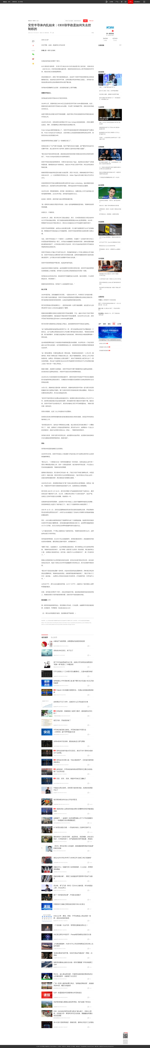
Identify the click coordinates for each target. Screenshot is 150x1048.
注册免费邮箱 (137, 1)
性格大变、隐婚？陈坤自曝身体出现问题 (109, 205)
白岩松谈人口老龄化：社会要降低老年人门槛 (110, 330)
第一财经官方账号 (110, 35)
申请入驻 (91, 20)
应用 (9, 1)
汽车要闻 (101, 258)
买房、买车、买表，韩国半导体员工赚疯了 (71, 778)
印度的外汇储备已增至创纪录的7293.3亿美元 (69, 904)
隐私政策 (78, 1046)
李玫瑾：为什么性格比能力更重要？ (108, 327)
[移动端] (107, 1)
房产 (100, 324)
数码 (109, 324)
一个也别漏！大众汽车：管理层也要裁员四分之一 (71, 925)
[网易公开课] (111, 1)
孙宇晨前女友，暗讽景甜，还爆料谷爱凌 (109, 214)
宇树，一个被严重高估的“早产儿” (107, 87)
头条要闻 (101, 107)
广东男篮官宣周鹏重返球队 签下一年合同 (109, 177)
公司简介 (59, 1046)
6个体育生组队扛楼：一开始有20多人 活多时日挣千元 (72, 827)
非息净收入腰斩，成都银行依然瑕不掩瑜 (109, 94)
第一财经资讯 (45, 32)
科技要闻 (101, 222)
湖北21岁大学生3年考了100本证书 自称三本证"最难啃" (72, 858)
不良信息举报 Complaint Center (87, 1046)
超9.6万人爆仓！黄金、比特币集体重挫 (108, 90)
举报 (93, 32)
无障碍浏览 (14, 1)
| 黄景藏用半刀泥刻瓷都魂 (107, 300)
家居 (114, 324)
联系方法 (64, 1046)
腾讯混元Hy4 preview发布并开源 (107, 245)
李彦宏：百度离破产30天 (105, 341)
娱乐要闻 (101, 185)
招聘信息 (68, 1046)
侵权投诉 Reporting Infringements (106, 1046)
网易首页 (5, 1)
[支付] (122, 1)
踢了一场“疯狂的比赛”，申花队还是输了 (67, 895)
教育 (104, 324)
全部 (120, 45)
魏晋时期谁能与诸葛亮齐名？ (106, 337)
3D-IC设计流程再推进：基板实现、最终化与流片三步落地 (74, 1022)
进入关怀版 (20, 1)
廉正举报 (97, 1046)
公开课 (119, 324)
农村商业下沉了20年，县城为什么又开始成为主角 (71, 702)
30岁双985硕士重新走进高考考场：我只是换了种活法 (72, 1002)
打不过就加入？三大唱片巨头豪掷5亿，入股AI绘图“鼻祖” (73, 671)
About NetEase (53, 1046)
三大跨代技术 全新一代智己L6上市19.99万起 (110, 279)
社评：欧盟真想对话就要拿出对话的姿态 (68, 992)
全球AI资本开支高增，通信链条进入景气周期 (69, 741)
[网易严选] (117, 1)
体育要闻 (101, 147)
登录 (130, 1)
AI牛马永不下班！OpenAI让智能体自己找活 (109, 242)
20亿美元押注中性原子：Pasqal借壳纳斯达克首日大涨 (72, 934)
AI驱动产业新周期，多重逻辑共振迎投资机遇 (69, 641)
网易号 (34, 20)
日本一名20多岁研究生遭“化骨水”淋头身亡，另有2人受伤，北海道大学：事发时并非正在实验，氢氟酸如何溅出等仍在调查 (73, 1013)
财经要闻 (101, 72)
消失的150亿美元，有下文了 (63, 650)
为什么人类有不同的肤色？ (105, 334)
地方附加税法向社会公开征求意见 (65, 799)
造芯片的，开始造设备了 (62, 720)
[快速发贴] (33, 41)
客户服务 (73, 1046)
